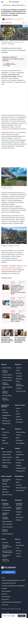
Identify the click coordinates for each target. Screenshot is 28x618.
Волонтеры (5, 492)
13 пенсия (5, 542)
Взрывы (4, 483)
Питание (18, 435)
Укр (26, 1)
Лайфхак (18, 465)
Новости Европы (7, 452)
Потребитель (20, 454)
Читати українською (6, 22)
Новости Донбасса (5, 392)
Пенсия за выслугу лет (5, 560)
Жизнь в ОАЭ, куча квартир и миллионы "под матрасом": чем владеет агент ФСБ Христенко (17, 304)
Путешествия (20, 460)
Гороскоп (18, 452)
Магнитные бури (21, 468)
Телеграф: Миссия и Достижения (11, 602)
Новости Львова (7, 380)
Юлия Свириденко (7, 533)
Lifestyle (17, 448)
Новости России (7, 457)
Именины (19, 520)
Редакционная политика (9, 583)
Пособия (18, 388)
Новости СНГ (6, 460)
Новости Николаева (5, 399)
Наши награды (6, 591)
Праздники (18, 500)
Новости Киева (6, 367)
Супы (17, 548)
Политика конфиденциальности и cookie (13, 580)
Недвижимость (6, 415)
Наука (3, 429)
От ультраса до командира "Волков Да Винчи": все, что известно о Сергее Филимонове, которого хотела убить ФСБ (18, 290)
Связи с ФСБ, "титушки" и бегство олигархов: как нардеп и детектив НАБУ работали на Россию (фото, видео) (18, 317)
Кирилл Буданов (7, 521)
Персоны (4, 500)
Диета (18, 437)
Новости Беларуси (5, 466)
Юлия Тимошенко (7, 527)
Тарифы (4, 418)
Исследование (20, 443)
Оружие (4, 489)
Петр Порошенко (7, 524)
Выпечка (18, 542)
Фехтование (19, 422)
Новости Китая (6, 462)
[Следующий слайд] (26, 5)
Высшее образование (20, 384)
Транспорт (5, 412)
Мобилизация (19, 476)
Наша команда (6, 596)
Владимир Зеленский (5, 504)
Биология (5, 437)
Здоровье (18, 429)
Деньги (4, 410)
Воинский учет (20, 490)
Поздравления (20, 471)
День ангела (19, 517)
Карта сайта (5, 599)
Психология (19, 440)
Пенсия (3, 539)
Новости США (6, 454)
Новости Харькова (5, 371)
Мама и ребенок (20, 432)
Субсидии (19, 376)
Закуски (18, 556)
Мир (2, 448)
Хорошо (21, 615)
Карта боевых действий (6, 480)
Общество (18, 364)
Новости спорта (20, 405)
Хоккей (18, 416)
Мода (17, 457)
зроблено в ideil (5, 612)
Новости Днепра (7, 374)
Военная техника (7, 494)
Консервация (20, 545)
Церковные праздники (19, 504)
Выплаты (18, 373)
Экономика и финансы (5, 405)
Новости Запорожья (5, 383)
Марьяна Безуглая (5, 530)
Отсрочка (18, 485)
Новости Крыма (7, 395)
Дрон (3, 440)
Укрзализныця (6, 423)
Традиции (19, 512)
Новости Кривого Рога (7, 387)
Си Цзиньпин (6, 510)
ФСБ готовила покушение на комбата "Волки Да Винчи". (14, 267)
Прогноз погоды (20, 391)
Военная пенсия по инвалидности (7, 551)
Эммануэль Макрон (5, 513)
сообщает (4, 129)
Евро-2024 (19, 419)
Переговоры (6, 486)
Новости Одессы (7, 377)
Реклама (4, 588)
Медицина (19, 378)
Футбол (18, 408)
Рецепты (17, 539)
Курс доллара (6, 420)
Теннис (18, 414)
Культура (18, 462)
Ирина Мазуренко (9, 19)
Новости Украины (13, 282)
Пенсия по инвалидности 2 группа (7, 547)
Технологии (5, 432)
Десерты (18, 550)
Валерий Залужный (5, 518)
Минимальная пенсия (6, 556)
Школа (18, 381)
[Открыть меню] (2, 2)
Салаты (18, 553)
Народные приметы (19, 508)
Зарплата (19, 367)
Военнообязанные (21, 487)
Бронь (18, 482)
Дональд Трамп (6, 507)
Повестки (19, 479)
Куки (13, 615)
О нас (3, 577)
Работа (18, 370)
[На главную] (14, 2)
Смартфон (5, 443)
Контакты (4, 594)
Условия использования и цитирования (13, 585)
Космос (4, 435)
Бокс (17, 411)
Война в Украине (6, 476)
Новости (4, 364)
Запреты (18, 514)
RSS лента (5, 605)
